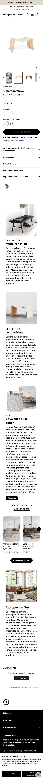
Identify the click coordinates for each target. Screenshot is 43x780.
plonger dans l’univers (22, 560)
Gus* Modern (9, 87)
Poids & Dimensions (11, 164)
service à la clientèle (17, 6)
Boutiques (7, 720)
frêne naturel (5, 123)
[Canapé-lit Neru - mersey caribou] (7, 552)
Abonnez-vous (10, 736)
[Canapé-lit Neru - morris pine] (9, 552)
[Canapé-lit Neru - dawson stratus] (17, 552)
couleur (12, 119)
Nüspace (7, 713)
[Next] (39, 529)
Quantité (7, 109)
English (20, 14)
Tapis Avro (12, 498)
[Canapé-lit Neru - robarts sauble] (4, 552)
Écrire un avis (21, 678)
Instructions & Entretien (13, 170)
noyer (11, 123)
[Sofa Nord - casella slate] (26, 552)
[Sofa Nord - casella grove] (24, 552)
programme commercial (21, 9)
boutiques (29, 6)
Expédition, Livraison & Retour (15, 177)
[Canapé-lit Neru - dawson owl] (14, 552)
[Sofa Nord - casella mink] (29, 552)
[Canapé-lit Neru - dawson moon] (12, 552)
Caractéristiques (10, 158)
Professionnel (9, 727)
